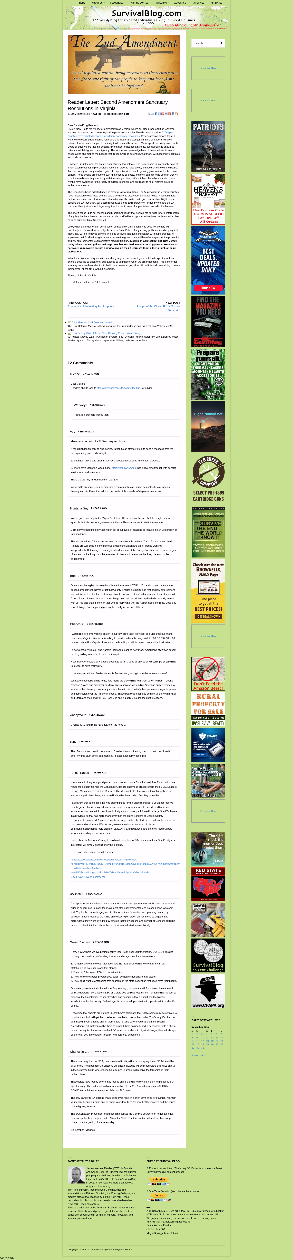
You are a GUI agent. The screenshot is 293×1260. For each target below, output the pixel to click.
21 (222, 1041)
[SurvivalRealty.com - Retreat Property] (208, 709)
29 (193, 1048)
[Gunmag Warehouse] (208, 321)
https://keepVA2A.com (124, 467)
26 (212, 1044)
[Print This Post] (149, 113)
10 (202, 1037)
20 (217, 1041)
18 (207, 1041)
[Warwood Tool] (208, 920)
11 (207, 1037)
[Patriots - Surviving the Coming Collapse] (208, 146)
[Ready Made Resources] (208, 374)
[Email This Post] (152, 113)
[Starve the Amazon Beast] (208, 674)
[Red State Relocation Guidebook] (208, 884)
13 (217, 1037)
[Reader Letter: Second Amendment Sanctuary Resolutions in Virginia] (124, 64)
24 (202, 1044)
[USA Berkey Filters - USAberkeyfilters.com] (208, 781)
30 (197, 1048)
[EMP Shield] (208, 745)
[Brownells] (208, 591)
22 (193, 1044)
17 (202, 1041)
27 (217, 1044)
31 (202, 1048)
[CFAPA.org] (208, 991)
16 (197, 1041)
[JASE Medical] (208, 849)
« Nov (194, 1055)
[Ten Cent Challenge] (208, 955)
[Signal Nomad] (208, 426)
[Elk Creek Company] (208, 479)
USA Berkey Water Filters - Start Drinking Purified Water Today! (104, 333)
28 (222, 1044)
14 (222, 1037)
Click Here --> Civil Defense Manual (90, 322)
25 (207, 1044)
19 (212, 1041)
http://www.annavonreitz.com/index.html (119, 387)
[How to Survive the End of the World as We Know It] (208, 532)
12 (212, 1037)
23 (197, 1044)
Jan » (203, 1055)
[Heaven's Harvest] (208, 199)
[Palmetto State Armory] (208, 260)
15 (193, 1041)
